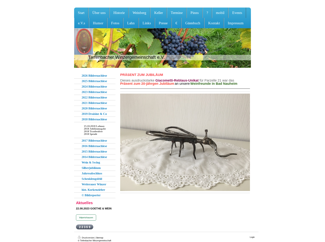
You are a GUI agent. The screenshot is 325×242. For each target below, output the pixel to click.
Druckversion (88, 238)
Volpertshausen (86, 217)
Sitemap (99, 238)
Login (252, 237)
